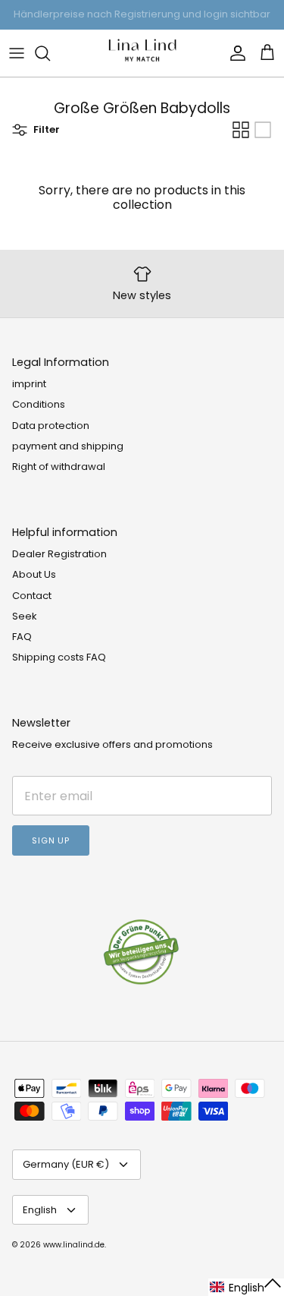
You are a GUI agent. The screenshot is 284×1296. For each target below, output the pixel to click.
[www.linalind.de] (142, 53)
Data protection (50, 425)
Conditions (38, 404)
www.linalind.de (74, 1244)
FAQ (22, 636)
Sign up (51, 840)
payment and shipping (67, 446)
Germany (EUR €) (66, 1164)
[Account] (234, 53)
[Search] (50, 53)
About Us (34, 574)
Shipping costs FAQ (59, 657)
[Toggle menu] (16, 53)
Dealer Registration (59, 554)
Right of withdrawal (58, 466)
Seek (24, 616)
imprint (29, 384)
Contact (31, 595)
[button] (246, 1287)
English (40, 1210)
